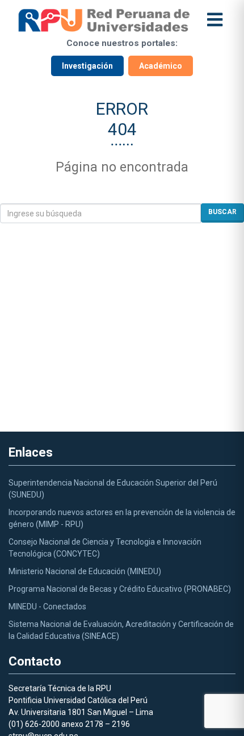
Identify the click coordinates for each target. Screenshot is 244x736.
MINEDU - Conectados (47, 606)
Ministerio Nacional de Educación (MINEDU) (85, 571)
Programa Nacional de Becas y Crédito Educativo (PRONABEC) (120, 588)
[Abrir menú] (214, 20)
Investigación (87, 65)
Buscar (222, 212)
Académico (160, 65)
